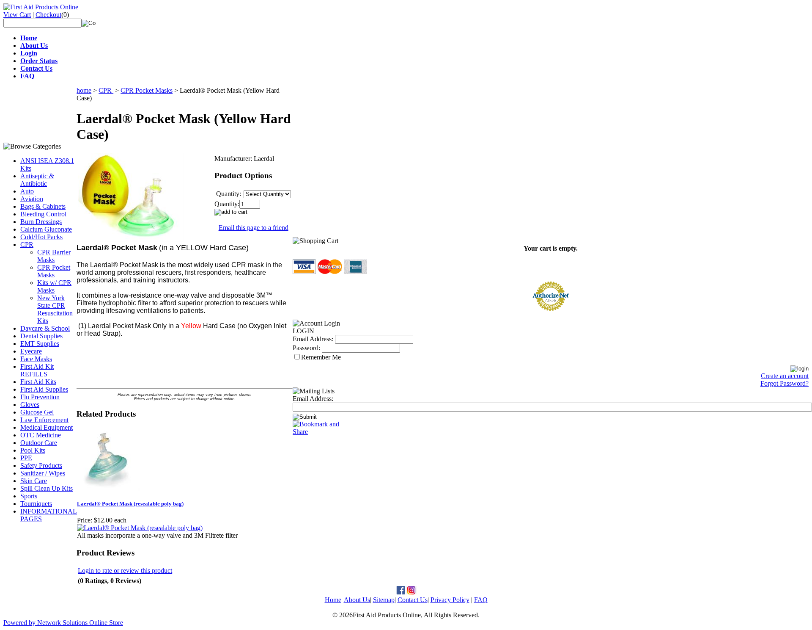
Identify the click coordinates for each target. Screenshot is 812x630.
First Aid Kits (38, 381)
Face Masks (36, 358)
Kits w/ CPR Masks (54, 286)
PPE (26, 457)
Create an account (785, 375)
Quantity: (226, 203)
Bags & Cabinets (43, 206)
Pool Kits (32, 450)
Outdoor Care (38, 442)
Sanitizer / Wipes (42, 473)
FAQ (481, 599)
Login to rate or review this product (125, 570)
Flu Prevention (40, 397)
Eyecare (31, 351)
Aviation (31, 198)
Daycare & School (45, 328)
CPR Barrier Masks (54, 256)
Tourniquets (36, 503)
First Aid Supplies (44, 389)
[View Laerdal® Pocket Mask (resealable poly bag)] (140, 527)
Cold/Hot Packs (41, 236)
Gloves (29, 404)
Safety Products (41, 465)
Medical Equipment (46, 427)
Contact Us (413, 599)
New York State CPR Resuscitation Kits (55, 309)
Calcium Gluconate (46, 229)
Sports (28, 496)
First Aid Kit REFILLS (37, 370)
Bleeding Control (43, 214)
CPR (26, 244)
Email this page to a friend (253, 227)
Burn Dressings (41, 221)
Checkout (48, 14)
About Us (357, 599)
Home (333, 599)
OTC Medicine (40, 435)
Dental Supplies (41, 336)
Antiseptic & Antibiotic (37, 179)
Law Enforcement (44, 419)
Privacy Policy (450, 599)
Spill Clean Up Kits (46, 488)
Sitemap (384, 599)
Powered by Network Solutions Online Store (63, 622)
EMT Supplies (39, 343)
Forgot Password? (784, 383)
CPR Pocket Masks (53, 271)
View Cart (17, 14)
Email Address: (313, 339)
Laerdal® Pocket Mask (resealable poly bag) (130, 503)
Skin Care (33, 480)
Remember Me (321, 357)
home (84, 90)
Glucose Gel (37, 412)
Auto (27, 191)
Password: (306, 347)
